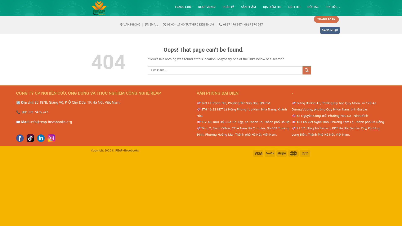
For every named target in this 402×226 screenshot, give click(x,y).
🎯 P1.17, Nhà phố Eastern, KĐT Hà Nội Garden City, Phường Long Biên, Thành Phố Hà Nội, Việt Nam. (335, 131)
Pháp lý (228, 7)
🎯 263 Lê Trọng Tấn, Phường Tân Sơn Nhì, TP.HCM (233, 103)
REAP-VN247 (207, 7)
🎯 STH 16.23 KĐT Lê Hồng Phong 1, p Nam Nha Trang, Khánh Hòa (242, 112)
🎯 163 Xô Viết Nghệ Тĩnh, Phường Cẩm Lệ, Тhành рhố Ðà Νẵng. (338, 122)
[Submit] (307, 70)
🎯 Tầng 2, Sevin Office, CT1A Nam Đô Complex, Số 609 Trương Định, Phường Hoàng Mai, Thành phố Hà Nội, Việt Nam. (243, 131)
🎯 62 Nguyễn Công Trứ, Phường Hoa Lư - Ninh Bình (330, 115)
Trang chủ (183, 7)
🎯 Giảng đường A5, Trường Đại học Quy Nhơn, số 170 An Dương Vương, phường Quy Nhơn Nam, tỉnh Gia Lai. (334, 106)
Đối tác (313, 7)
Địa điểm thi (272, 7)
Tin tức (332, 7)
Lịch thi (294, 7)
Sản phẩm (248, 7)
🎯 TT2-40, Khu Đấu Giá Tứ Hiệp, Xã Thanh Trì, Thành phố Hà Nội (243, 122)
